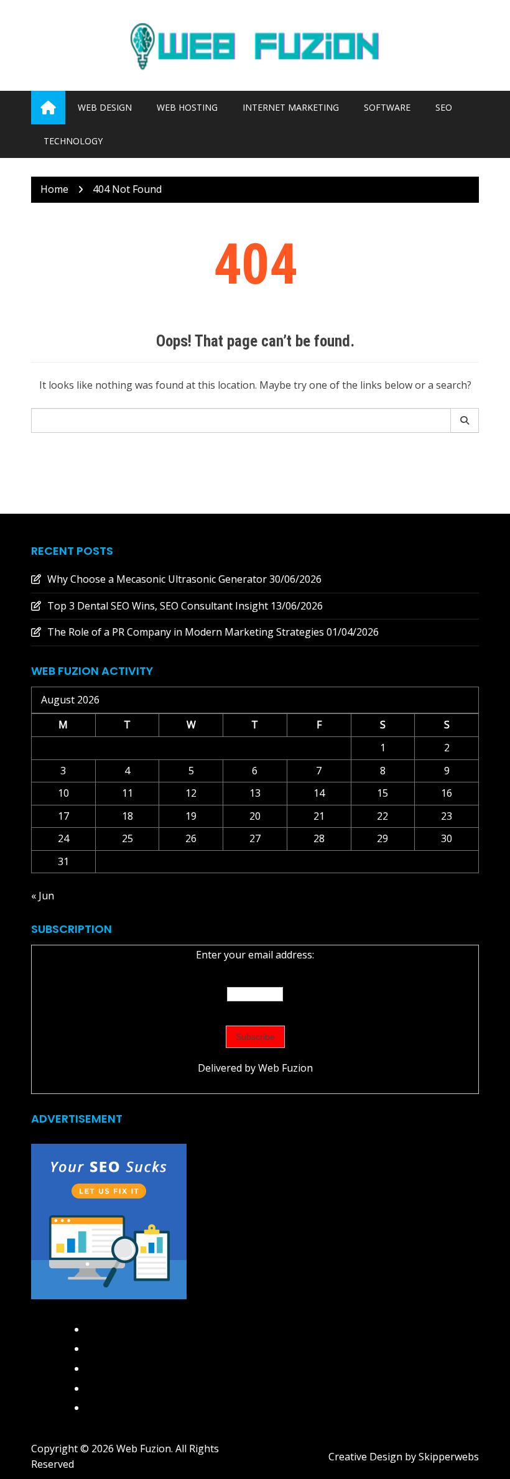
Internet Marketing (291, 107)
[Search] (465, 420)
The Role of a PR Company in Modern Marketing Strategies (185, 632)
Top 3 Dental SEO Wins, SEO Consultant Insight (157, 606)
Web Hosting (187, 107)
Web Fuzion (285, 1068)
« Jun (42, 895)
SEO (443, 107)
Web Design (105, 107)
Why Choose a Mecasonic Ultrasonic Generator (157, 579)
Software (387, 107)
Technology (73, 141)
